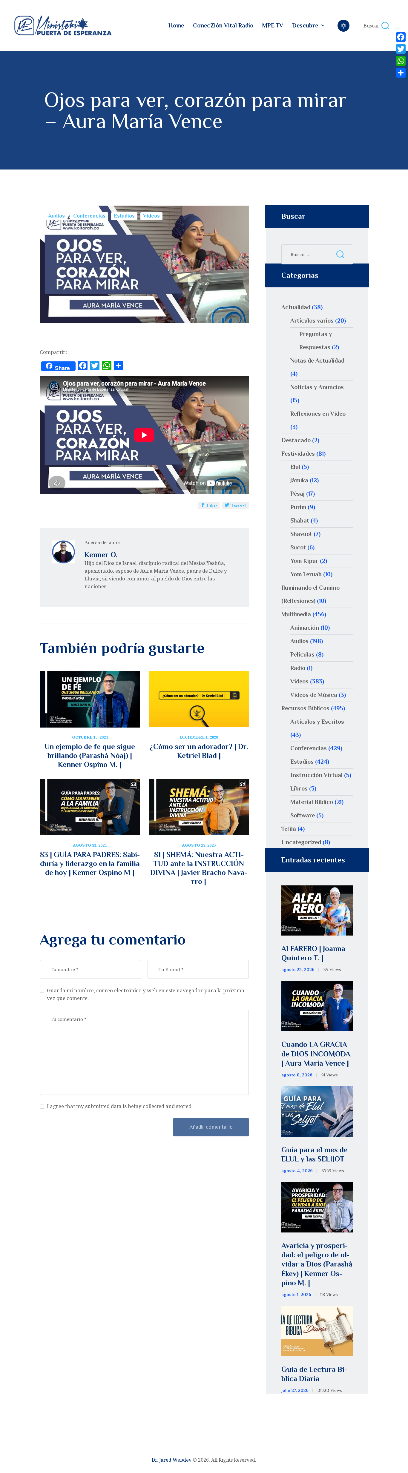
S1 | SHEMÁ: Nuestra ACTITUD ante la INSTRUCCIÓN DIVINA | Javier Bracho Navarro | (198, 868)
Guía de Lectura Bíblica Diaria (314, 1374)
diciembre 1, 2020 (199, 737)
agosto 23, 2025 (199, 845)
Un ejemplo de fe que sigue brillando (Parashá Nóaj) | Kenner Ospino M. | (90, 755)
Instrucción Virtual (316, 775)
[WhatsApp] (401, 61)
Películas (302, 654)
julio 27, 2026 (295, 1390)
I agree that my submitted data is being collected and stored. (120, 1106)
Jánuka (299, 480)
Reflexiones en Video (318, 413)
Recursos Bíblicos (305, 708)
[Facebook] (401, 37)
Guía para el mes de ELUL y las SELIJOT (314, 1154)
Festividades (298, 453)
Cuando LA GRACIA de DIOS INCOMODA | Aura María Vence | (315, 1053)
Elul (295, 466)
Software (302, 815)
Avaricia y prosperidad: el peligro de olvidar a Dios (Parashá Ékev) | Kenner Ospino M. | (316, 1264)
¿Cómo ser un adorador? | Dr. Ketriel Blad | (199, 751)
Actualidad (295, 307)
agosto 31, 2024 (90, 845)
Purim (298, 507)
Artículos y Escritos (317, 721)
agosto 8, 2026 (296, 1075)
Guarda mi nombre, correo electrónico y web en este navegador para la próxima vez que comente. (145, 994)
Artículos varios (312, 320)
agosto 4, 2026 (297, 1170)
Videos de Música (313, 694)
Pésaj (297, 493)
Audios (56, 216)
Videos (151, 216)
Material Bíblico (311, 802)
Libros (299, 788)
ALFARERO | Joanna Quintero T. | (313, 953)
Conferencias (89, 216)
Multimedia (296, 614)
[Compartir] (401, 73)
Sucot (298, 547)
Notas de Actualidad (317, 360)
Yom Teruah (306, 574)
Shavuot (301, 534)
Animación (304, 627)
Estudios (124, 216)
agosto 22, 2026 (298, 969)
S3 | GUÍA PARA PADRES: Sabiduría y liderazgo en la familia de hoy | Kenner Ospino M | (90, 863)
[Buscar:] (317, 254)
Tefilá (288, 828)
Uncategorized (301, 842)
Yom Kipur (304, 560)
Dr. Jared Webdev (171, 1460)
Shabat (299, 520)
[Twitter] (401, 49)
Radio (297, 668)
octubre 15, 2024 (90, 737)
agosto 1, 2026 (296, 1294)
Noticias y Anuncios (317, 387)
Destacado (296, 440)
